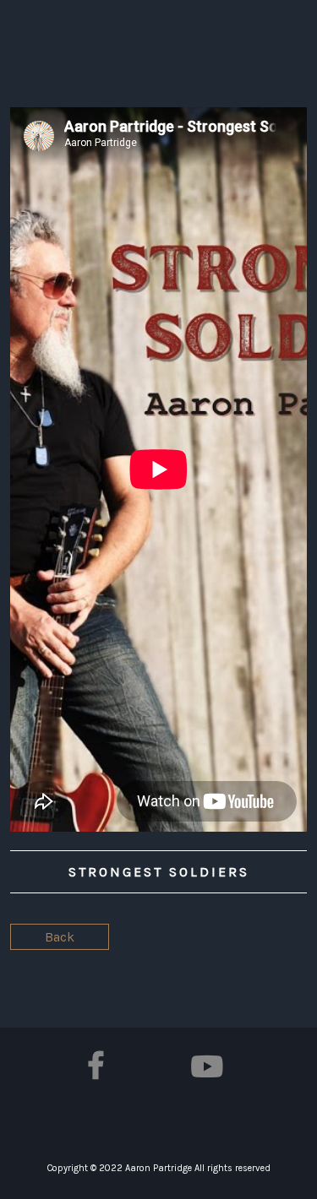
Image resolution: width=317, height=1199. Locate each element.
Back (59, 937)
